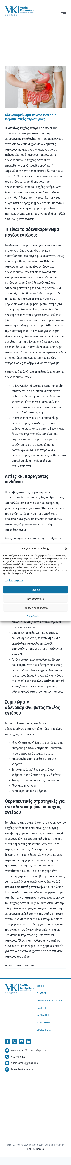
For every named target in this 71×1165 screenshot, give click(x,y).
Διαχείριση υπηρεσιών (14, 580)
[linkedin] (28, 1041)
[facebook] (7, 1041)
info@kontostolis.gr (22, 1069)
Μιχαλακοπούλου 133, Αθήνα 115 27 (30, 1050)
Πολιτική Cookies (34, 616)
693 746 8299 (18, 1056)
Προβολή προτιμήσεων (35, 607)
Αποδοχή (35, 589)
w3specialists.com (36, 1149)
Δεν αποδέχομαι (35, 598)
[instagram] (14, 1041)
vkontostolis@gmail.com (24, 1063)
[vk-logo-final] (19, 8)
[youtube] (21, 1041)
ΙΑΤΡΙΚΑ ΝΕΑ (28, 965)
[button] (66, 548)
